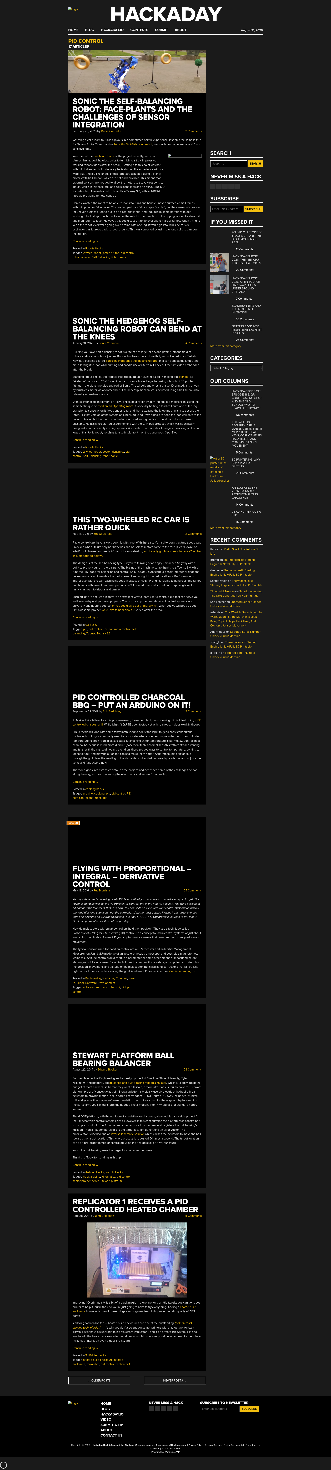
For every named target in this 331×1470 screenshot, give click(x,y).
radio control (122, 629)
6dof (86, 1176)
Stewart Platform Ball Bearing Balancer (123, 1059)
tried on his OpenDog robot (115, 406)
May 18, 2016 (81, 890)
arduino (88, 793)
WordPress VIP (172, 1452)
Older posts (99, 1380)
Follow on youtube (225, 186)
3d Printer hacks (95, 1355)
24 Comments (192, 890)
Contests (139, 30)
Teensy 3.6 (104, 633)
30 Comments (244, 319)
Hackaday (166, 14)
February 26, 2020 (85, 131)
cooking (99, 793)
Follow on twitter (219, 186)
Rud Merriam (101, 890)
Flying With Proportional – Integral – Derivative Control (132, 876)
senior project (82, 1181)
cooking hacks (94, 789)
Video (106, 1419)
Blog (89, 30)
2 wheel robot (92, 253)
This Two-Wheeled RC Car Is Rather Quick (131, 523)
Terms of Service (213, 1445)
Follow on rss (231, 186)
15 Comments (244, 522)
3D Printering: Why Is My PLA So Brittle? (246, 463)
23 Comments (192, 1069)
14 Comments (244, 504)
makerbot (93, 1364)
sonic (123, 257)
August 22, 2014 (83, 1069)
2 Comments (193, 131)
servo (95, 1181)
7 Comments (243, 298)
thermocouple (98, 798)
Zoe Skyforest (102, 534)
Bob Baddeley (112, 711)
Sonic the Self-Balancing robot (132, 144)
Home (73, 30)
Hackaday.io (112, 30)
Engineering (93, 978)
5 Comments (193, 1216)
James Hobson (104, 1216)
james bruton (110, 253)
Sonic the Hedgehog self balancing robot (132, 361)
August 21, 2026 (252, 30)
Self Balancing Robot (105, 257)
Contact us (237, 186)
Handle (184, 377)
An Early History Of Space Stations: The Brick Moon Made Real (247, 237)
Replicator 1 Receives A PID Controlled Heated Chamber (135, 1205)
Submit (161, 30)
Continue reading (85, 241)
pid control (127, 253)
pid (85, 629)
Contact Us (111, 1435)
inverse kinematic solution (127, 1134)
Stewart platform (111, 1181)
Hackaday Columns (114, 978)
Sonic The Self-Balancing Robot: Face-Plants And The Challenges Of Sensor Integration (132, 113)
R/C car (108, 629)
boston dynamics (113, 451)
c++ (118, 987)
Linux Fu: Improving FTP (246, 513)
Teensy (90, 633)
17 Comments (244, 249)
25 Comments (244, 340)
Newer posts (175, 1380)
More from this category (225, 346)
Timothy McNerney (222, 591)
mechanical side (104, 156)
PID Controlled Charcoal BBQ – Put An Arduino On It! (132, 701)
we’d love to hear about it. (118, 610)
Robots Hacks (94, 248)
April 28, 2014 (81, 1216)
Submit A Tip (112, 1425)
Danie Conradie (111, 131)
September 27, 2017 (85, 711)
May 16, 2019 (81, 534)
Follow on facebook (212, 186)
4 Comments (193, 343)
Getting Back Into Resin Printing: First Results (247, 330)
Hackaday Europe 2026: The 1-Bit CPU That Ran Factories (246, 260)
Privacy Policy (195, 1445)
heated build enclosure (98, 1360)
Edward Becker (107, 1069)
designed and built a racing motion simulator (137, 1083)
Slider (80, 983)
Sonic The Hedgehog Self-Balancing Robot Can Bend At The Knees (137, 329)
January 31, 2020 (83, 343)
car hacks (91, 625)
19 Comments (193, 711)
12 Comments (193, 534)
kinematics (108, 1176)
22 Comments (244, 270)
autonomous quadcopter (99, 987)
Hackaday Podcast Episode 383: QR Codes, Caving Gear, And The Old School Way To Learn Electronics (247, 399)
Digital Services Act (234, 1445)
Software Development (100, 983)
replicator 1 (123, 1364)
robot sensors (82, 257)
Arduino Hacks (94, 1172)
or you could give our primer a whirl (134, 606)
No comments (244, 415)
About (181, 30)
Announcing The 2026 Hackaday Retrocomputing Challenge (245, 493)
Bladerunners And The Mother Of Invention (246, 309)
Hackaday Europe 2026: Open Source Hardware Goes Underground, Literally (246, 285)
